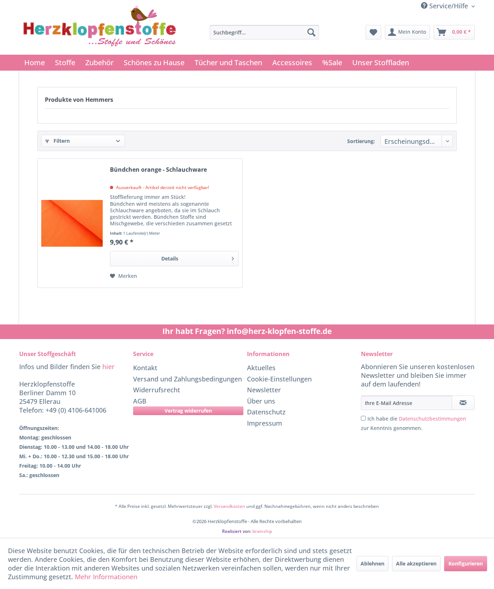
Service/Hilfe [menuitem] (448, 5)
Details (169, 258)
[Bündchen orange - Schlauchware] (72, 223)
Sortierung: (361, 141)
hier (108, 366)
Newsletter (264, 389)
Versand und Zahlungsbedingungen (187, 379)
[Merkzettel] (373, 32)
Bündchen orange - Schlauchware (158, 170)
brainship (262, 531)
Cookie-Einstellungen (279, 379)
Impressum (264, 423)
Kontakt (145, 367)
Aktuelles (261, 367)
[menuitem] (264, 32)
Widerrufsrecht (156, 389)
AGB (139, 401)
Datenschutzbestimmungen (432, 418)
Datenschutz (266, 412)
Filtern (61, 140)
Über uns (261, 401)
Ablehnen (372, 563)
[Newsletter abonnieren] (463, 403)
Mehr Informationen (106, 576)
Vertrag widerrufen (188, 410)
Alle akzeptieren (416, 563)
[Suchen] (311, 32)
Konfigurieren (465, 563)
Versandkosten (229, 506)
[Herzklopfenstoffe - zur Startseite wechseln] (100, 28)
